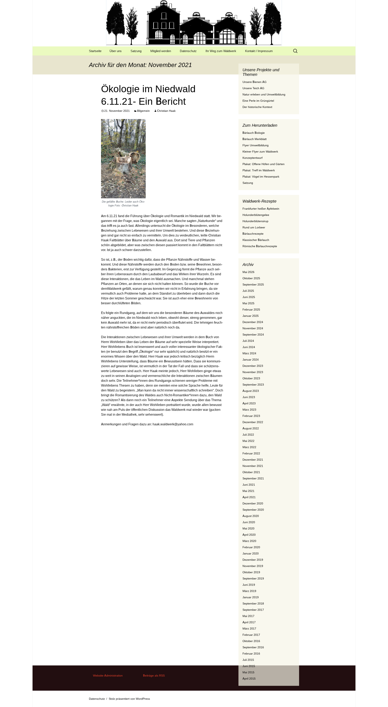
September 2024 (253, 334)
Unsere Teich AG (253, 88)
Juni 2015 (248, 666)
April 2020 (249, 535)
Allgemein (143, 111)
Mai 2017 (248, 616)
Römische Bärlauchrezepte (259, 246)
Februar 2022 (251, 453)
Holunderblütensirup (255, 221)
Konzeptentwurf (252, 158)
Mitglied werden (160, 51)
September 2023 (253, 384)
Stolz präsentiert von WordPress (129, 699)
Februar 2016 (251, 653)
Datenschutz (188, 51)
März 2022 (249, 447)
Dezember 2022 (252, 422)
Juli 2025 (248, 291)
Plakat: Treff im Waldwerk (258, 170)
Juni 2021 (248, 484)
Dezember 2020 (252, 503)
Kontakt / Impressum (259, 51)
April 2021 (249, 497)
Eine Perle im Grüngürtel (258, 100)
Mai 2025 (248, 303)
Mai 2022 (248, 441)
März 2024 (249, 353)
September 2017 (253, 610)
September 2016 (253, 647)
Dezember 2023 (252, 366)
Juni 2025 (248, 297)
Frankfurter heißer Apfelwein (260, 208)
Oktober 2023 (251, 378)
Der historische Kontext (257, 107)
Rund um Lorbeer (253, 227)
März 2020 (249, 541)
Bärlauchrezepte (253, 233)
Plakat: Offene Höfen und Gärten (263, 164)
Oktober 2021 (251, 472)
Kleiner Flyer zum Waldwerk (260, 151)
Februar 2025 (251, 309)
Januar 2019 (250, 597)
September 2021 (253, 478)
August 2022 (250, 428)
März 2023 (249, 409)
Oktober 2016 (251, 641)
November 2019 (252, 566)
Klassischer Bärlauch (255, 240)
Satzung (136, 51)
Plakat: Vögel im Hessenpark (260, 176)
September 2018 (253, 603)
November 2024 (252, 328)
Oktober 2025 (251, 278)
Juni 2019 (248, 585)
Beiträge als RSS (154, 675)
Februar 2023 (251, 416)
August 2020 (250, 516)
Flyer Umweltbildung (255, 145)
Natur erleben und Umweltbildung (263, 94)
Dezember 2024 (252, 322)
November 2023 (252, 372)
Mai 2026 (248, 272)
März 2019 (249, 591)
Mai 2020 (248, 528)
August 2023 (250, 391)
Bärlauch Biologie (253, 133)
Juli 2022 (248, 434)
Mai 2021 (248, 491)
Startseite (95, 51)
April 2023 (249, 403)
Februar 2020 (251, 547)
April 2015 (249, 678)
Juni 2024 (248, 347)
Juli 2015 (248, 660)
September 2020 (253, 509)
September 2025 (253, 284)
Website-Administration (108, 675)
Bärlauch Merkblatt (254, 139)
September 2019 (253, 578)
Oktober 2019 (251, 572)
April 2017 (249, 622)
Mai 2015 (248, 672)
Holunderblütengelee (255, 215)
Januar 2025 (250, 316)
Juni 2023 (248, 397)
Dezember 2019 (252, 560)
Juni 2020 (248, 522)
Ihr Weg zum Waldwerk (221, 51)
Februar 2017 (251, 635)
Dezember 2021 (252, 459)
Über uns (116, 51)
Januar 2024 (250, 359)
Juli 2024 (248, 341)
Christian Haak (166, 111)
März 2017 (249, 628)
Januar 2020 (250, 553)
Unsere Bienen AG (254, 82)
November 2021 (252, 466)
